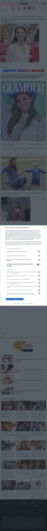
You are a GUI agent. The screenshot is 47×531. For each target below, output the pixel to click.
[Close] (44, 228)
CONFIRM (14, 299)
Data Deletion (16, 303)
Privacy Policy (30, 303)
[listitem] (23, 248)
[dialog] (23, 265)
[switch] (38, 251)
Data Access (23, 303)
